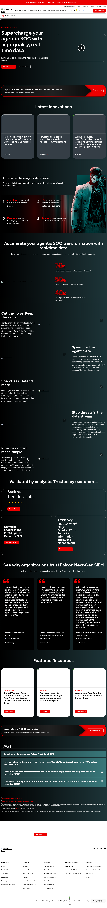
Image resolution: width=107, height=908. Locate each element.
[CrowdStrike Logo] (7, 10)
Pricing (62, 10)
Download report (11, 542)
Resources (54, 10)
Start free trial (39, 834)
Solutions (33, 10)
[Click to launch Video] (81, 48)
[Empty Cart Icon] (86, 10)
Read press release (70, 2)
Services (24, 10)
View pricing (66, 834)
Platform (17, 10)
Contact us (53, 834)
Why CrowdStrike (43, 10)
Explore (19, 16)
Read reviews (13, 509)
